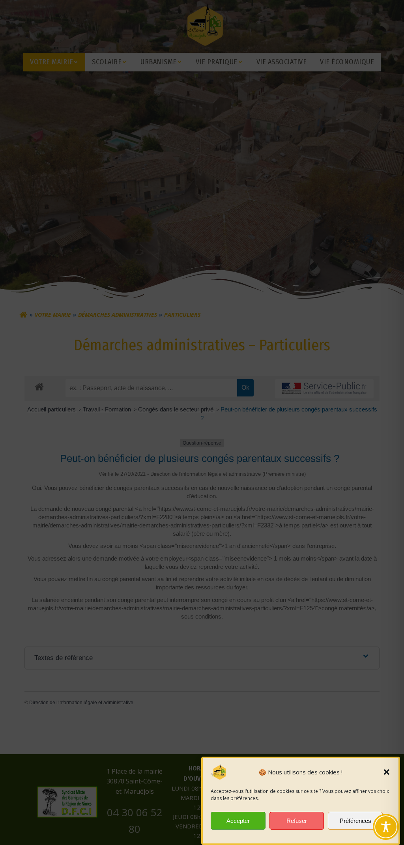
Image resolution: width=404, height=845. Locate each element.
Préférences (355, 820)
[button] (387, 772)
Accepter (238, 820)
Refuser (296, 820)
